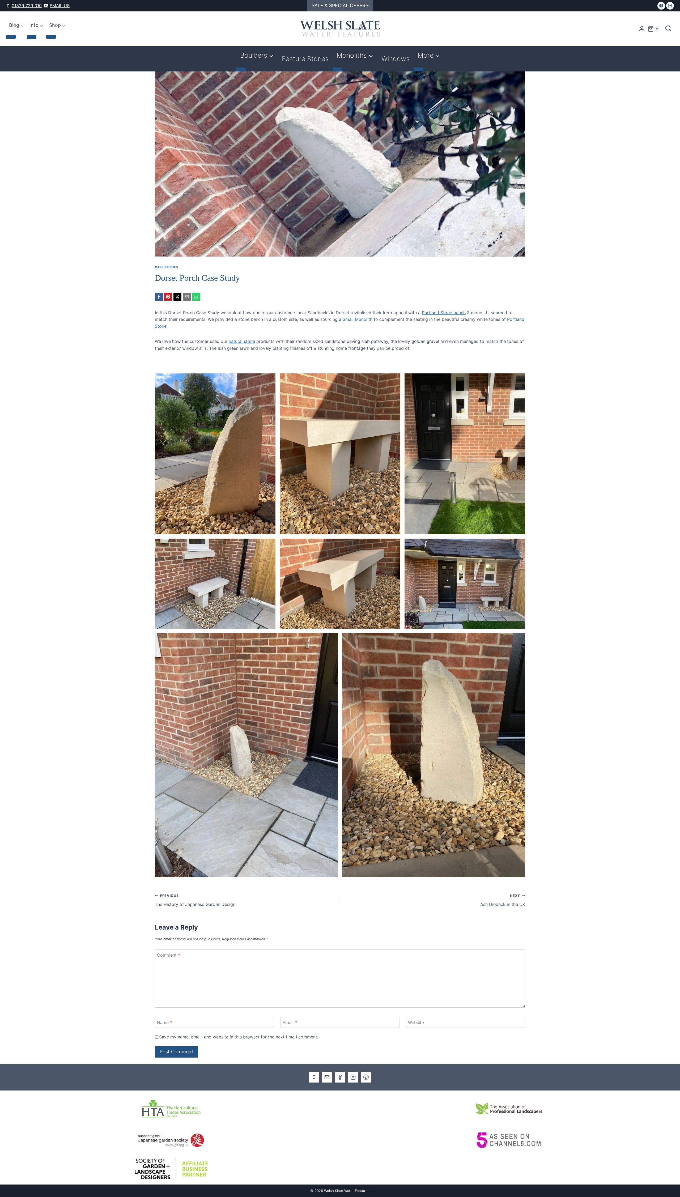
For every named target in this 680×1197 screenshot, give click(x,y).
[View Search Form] (668, 29)
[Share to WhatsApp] (196, 297)
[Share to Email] (187, 297)
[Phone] (314, 1077)
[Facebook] (661, 6)
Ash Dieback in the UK (502, 900)
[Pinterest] (366, 1077)
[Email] (327, 1077)
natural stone (242, 341)
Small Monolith (357, 319)
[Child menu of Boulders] (241, 69)
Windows (395, 59)
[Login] (642, 29)
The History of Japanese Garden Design (195, 900)
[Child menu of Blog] (11, 37)
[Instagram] (670, 6)
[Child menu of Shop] (51, 37)
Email (290, 1022)
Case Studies (166, 267)
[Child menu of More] (418, 69)
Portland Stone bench (444, 312)
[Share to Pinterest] (168, 297)
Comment (168, 954)
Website (416, 1022)
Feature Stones (305, 59)
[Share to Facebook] (159, 297)
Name (164, 1022)
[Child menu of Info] (31, 37)
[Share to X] (177, 297)
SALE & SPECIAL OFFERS (340, 5)
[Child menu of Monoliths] (337, 69)
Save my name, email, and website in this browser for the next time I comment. (238, 1037)
